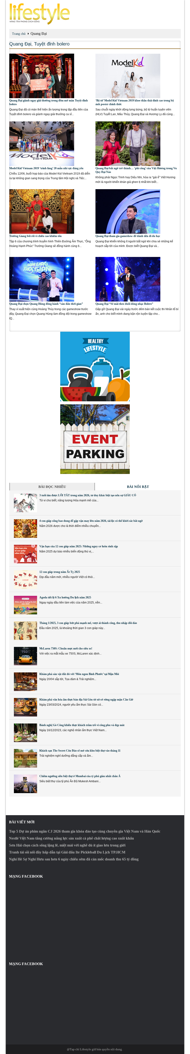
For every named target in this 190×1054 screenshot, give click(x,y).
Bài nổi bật (138, 487)
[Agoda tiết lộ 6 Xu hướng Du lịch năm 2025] (25, 605)
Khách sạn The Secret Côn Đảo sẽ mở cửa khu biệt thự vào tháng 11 (79, 750)
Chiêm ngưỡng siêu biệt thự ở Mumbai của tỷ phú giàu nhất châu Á (79, 776)
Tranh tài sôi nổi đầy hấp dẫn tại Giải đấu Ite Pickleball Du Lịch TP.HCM (67, 852)
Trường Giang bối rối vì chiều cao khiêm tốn (35, 236)
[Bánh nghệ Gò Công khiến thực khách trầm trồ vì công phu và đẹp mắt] (25, 732)
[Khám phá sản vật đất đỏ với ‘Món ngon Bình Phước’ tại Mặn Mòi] (25, 681)
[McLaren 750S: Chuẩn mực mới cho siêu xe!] (25, 656)
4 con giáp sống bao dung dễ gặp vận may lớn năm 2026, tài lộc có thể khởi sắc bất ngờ (91, 520)
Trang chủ (18, 34)
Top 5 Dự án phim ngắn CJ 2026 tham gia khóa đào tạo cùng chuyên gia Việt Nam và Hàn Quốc (84, 831)
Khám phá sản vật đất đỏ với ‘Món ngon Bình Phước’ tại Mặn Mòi (79, 674)
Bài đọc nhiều (52, 487)
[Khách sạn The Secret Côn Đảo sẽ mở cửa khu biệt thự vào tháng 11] (25, 758)
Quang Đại (20, 43)
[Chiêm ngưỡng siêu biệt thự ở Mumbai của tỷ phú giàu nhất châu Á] (25, 784)
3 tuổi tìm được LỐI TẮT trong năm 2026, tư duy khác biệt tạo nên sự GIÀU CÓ (87, 495)
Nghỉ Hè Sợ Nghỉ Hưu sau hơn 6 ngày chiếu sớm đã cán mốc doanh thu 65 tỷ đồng (74, 859)
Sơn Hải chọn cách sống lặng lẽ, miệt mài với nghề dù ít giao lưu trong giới (67, 845)
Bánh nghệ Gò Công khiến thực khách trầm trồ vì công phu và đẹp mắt (81, 725)
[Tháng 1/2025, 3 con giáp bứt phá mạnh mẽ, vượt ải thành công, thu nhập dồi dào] (25, 630)
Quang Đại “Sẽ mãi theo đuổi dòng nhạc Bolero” (124, 303)
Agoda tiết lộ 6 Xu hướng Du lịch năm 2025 (65, 597)
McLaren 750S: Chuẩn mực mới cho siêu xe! (65, 648)
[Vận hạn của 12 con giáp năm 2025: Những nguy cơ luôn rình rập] (25, 554)
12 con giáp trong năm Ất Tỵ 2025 (59, 572)
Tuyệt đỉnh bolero (52, 43)
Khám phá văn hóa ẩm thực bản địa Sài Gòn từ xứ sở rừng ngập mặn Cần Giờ (86, 699)
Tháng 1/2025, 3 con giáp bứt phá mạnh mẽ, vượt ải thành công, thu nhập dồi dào (88, 623)
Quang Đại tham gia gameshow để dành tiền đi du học (127, 236)
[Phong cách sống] (95, 14)
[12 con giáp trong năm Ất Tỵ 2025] (25, 579)
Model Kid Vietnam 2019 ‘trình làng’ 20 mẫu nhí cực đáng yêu (46, 168)
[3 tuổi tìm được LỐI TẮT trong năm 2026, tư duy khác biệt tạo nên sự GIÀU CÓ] (25, 503)
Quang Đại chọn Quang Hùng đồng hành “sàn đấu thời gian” (46, 303)
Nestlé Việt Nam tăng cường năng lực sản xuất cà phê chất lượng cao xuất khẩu (71, 838)
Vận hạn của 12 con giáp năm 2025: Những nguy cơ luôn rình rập (78, 546)
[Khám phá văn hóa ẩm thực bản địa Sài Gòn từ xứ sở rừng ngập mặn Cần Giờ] (25, 707)
